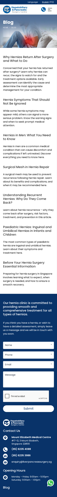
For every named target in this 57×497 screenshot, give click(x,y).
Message (10, 375)
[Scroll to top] (51, 491)
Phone (8, 355)
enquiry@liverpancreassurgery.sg (32, 462)
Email (8, 364)
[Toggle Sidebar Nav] (50, 9)
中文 (52, 2)
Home (5, 27)
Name (8, 345)
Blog (6, 487)
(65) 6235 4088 (21, 449)
